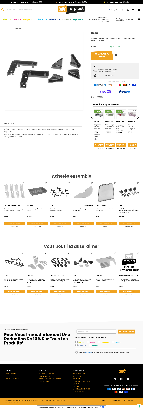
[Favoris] (133, 9)
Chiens (5, 19)
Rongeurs (27, 19)
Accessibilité (128, 400)
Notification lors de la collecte (51, 407)
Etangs (65, 19)
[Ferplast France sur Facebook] (119, 379)
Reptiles (77, 19)
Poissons (53, 19)
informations (88, 352)
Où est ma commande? (81, 381)
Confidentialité (114, 400)
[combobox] (22, 9)
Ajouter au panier (99, 145)
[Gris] (96, 139)
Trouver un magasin (46, 373)
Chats (16, 19)
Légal (103, 400)
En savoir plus (99, 148)
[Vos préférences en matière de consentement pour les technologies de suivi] (139, 406)
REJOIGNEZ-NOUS (126, 331)
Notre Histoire (10, 373)
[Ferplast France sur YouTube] (126, 379)
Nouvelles (93, 19)
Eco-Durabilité (120, 19)
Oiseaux (41, 19)
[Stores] (122, 9)
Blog (7, 376)
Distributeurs (44, 381)
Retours (76, 386)
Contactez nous (79, 373)
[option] (26, 2)
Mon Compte (77, 376)
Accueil (18, 29)
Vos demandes (78, 391)
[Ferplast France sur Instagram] (115, 379)
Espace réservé (44, 376)
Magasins (130, 19)
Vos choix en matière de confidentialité (83, 407)
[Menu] (139, 19)
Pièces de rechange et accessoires (103, 19)
